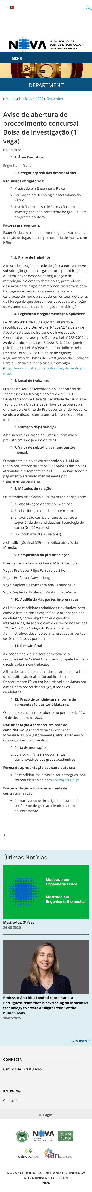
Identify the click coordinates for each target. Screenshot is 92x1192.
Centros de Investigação (22, 1069)
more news (78, 1040)
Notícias (25, 98)
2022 (39, 98)
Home (11, 98)
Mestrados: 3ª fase (18, 922)
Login (48, 1114)
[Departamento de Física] (46, 44)
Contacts (10, 1100)
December (55, 98)
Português (12, 7)
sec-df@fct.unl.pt (66, 780)
